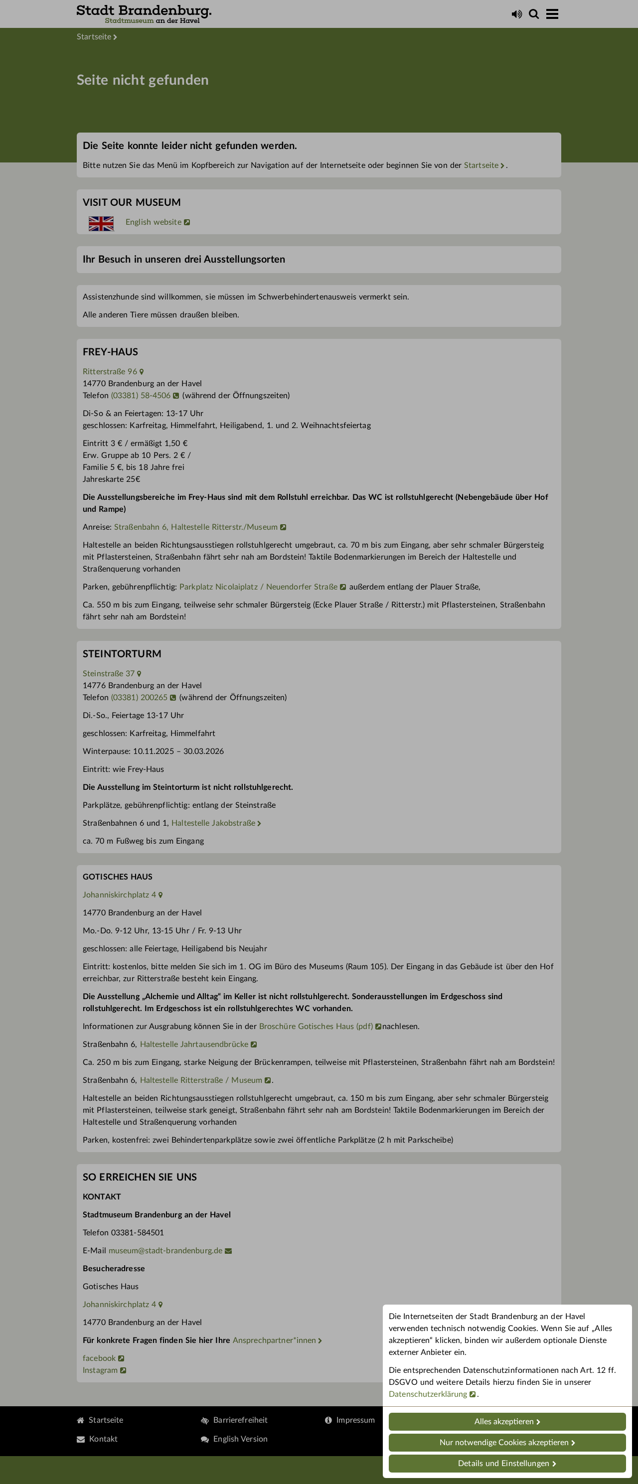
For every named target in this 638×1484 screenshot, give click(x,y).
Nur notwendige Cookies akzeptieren (504, 1443)
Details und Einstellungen (503, 1464)
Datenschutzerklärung (428, 1394)
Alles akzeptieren (504, 1422)
